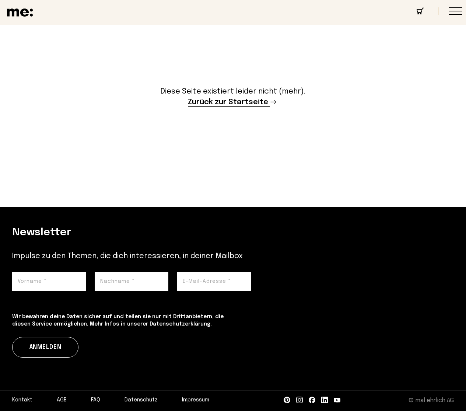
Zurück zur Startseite (228, 102)
